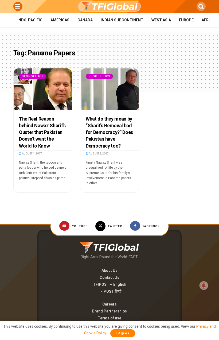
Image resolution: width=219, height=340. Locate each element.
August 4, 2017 (31, 153)
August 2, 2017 (98, 153)
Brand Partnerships (109, 311)
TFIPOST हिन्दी (109, 291)
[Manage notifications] (204, 285)
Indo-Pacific (29, 20)
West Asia (161, 20)
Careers (109, 304)
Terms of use (109, 318)
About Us (109, 270)
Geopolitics (33, 76)
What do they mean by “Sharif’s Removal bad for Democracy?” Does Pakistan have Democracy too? (109, 132)
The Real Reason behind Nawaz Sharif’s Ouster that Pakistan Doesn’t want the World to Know (42, 132)
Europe (186, 20)
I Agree (123, 333)
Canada (85, 20)
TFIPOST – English (109, 284)
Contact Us (109, 277)
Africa (208, 20)
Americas (59, 20)
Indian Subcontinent (122, 20)
